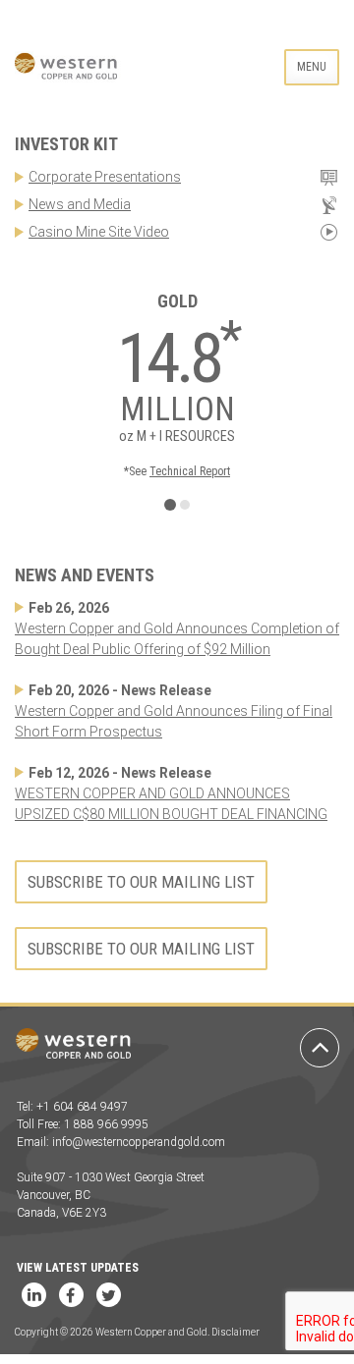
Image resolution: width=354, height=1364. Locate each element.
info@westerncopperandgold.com (138, 1142)
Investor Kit (66, 144)
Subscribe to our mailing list (141, 882)
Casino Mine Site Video (99, 232)
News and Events (84, 575)
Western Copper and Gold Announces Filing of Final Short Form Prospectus (173, 721)
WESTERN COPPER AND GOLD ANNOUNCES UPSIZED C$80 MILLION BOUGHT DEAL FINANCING (171, 804)
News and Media (80, 204)
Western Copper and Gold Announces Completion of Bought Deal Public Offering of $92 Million (177, 639)
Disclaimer (235, 1332)
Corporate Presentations (105, 177)
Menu (311, 67)
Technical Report (189, 471)
